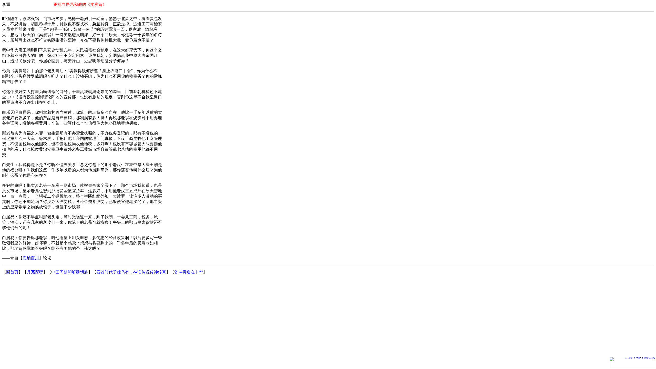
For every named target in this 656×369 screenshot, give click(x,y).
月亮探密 (35, 272)
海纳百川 (31, 258)
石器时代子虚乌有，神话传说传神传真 (131, 272)
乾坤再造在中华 (188, 272)
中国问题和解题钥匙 (69, 272)
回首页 (12, 272)
